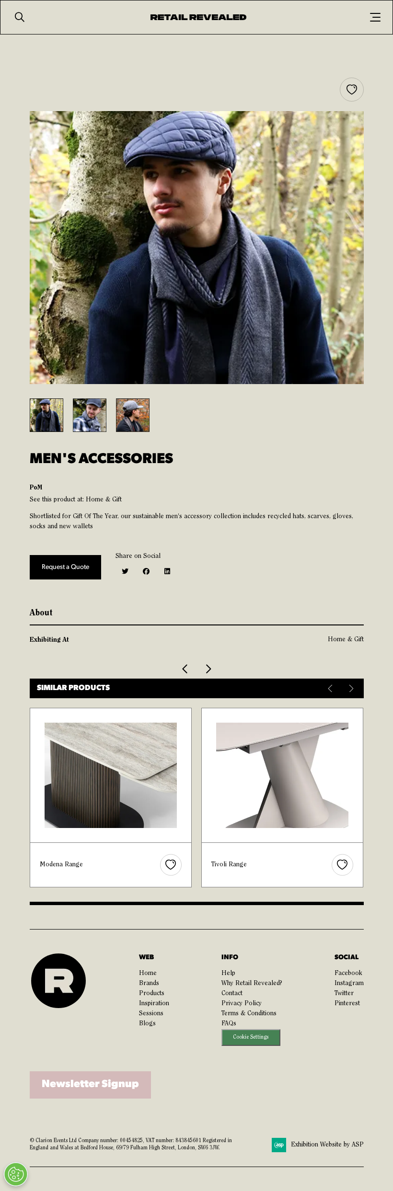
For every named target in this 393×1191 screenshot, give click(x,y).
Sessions (151, 1013)
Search (19, 17)
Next (350, 688)
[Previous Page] (185, 669)
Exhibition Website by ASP (327, 1145)
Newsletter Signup (90, 1084)
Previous (331, 688)
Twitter (344, 993)
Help (228, 973)
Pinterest (347, 1003)
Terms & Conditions (249, 1013)
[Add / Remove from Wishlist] (352, 90)
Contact (232, 993)
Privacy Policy (241, 1003)
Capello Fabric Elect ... (72, 865)
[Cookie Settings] (16, 1174)
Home (148, 973)
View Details (111, 775)
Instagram (349, 983)
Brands (149, 983)
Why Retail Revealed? (251, 983)
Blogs (147, 1024)
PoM (36, 487)
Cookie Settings (250, 1037)
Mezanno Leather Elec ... (246, 865)
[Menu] (375, 17)
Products (151, 993)
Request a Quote (65, 567)
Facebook (348, 973)
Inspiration (154, 1003)
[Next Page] (208, 669)
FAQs (228, 1024)
